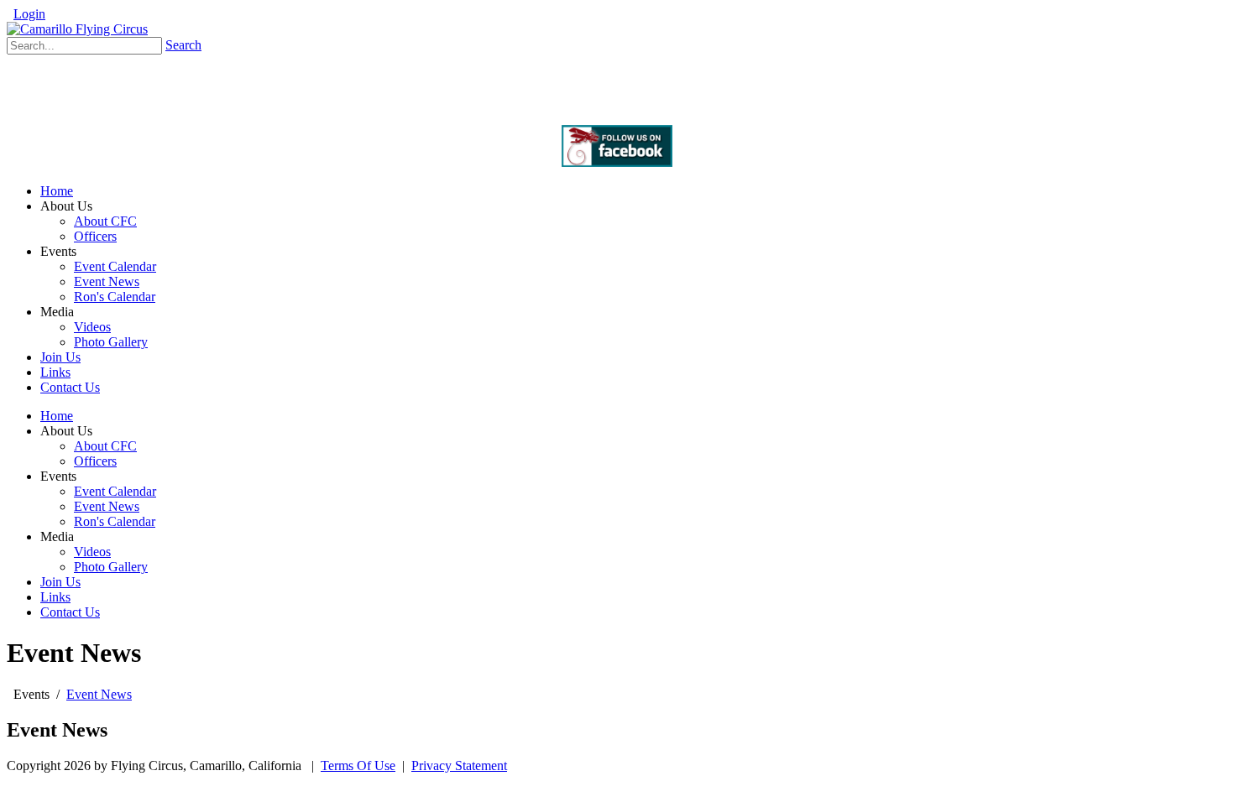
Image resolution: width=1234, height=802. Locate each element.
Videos (92, 551)
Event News (106, 506)
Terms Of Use (358, 765)
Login (29, 14)
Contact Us (70, 612)
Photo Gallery (111, 567)
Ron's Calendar (114, 521)
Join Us (60, 582)
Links (55, 597)
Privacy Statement (459, 765)
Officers (95, 461)
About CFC (105, 446)
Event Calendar (115, 491)
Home (56, 416)
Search (183, 45)
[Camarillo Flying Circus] (77, 29)
